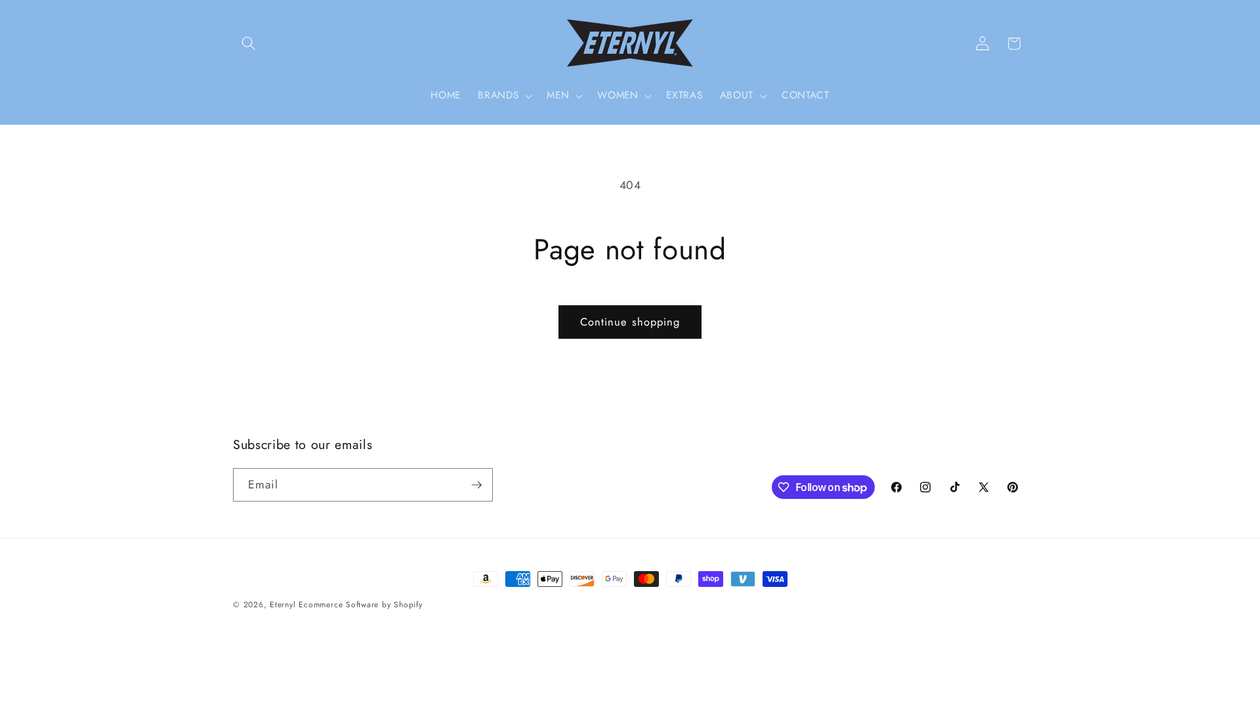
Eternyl (282, 605)
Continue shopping (630, 322)
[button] (248, 43)
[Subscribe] (476, 485)
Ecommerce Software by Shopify (360, 605)
